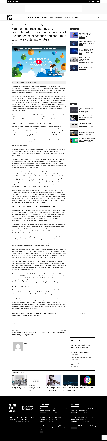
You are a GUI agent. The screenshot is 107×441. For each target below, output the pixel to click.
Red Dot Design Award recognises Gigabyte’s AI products (85, 59)
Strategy (81, 44)
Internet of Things (83, 385)
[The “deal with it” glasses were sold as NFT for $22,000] (74, 125)
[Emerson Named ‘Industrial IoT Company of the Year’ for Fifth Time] (87, 380)
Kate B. (48, 412)
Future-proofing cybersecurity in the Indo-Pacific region (83, 363)
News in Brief (82, 119)
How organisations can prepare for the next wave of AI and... (87, 66)
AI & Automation (83, 69)
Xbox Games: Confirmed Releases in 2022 (81, 352)
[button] (91, 1)
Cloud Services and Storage (68, 385)
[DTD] (13, 44)
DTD (16, 44)
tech (31, 315)
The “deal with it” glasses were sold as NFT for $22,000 (86, 124)
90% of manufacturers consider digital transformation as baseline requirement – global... (87, 50)
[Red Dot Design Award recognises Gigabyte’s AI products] (74, 59)
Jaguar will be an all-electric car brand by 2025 (82, 357)
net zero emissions (38, 313)
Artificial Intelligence (83, 111)
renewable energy (52, 313)
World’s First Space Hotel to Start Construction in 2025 (86, 116)
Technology (36, 315)
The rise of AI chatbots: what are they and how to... (87, 109)
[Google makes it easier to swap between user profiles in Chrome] (74, 140)
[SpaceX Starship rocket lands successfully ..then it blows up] (74, 133)
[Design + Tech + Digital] (17, 17)
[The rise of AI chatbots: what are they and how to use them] (74, 110)
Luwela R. (80, 421)
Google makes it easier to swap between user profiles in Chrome (87, 139)
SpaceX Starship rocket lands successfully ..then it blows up (86, 131)
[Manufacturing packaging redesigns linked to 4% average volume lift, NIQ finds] (74, 35)
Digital (81, 53)
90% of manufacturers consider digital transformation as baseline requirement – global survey (53, 428)
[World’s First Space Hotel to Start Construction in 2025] (74, 118)
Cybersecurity (74, 421)
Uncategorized (82, 38)
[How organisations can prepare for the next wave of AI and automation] (74, 68)
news (45, 313)
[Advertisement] (53, 8)
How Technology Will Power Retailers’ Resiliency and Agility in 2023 (36, 389)
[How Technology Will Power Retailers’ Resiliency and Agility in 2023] (36, 380)
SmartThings (26, 315)
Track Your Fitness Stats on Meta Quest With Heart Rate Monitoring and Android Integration (53, 389)
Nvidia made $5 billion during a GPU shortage (84, 426)
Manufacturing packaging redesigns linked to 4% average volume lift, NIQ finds (87, 34)
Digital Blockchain (83, 126)
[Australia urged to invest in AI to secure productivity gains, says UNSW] (74, 43)
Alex (78, 412)
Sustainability (39, 25)
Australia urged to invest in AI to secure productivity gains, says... (87, 42)
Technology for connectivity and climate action (54, 332)
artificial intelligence (20, 313)
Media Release (29, 25)
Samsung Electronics (16, 315)
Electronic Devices (17, 25)
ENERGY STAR (29, 313)
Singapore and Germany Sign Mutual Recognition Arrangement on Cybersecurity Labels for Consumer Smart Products (81, 345)
